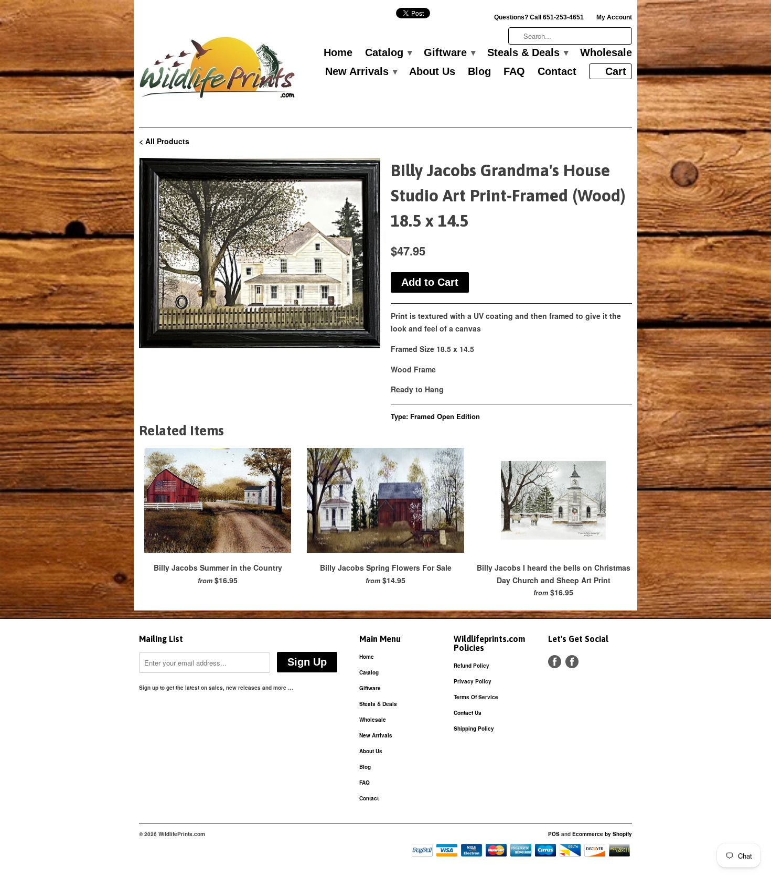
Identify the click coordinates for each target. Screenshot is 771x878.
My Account (614, 17)
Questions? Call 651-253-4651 (539, 17)
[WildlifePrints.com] (217, 70)
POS (554, 834)
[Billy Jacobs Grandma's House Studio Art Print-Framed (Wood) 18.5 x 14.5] (259, 253)
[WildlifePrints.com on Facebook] (572, 661)
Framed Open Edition (445, 416)
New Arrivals (361, 72)
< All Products (164, 141)
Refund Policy (471, 665)
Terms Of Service (476, 697)
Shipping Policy (474, 728)
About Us (432, 72)
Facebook (554, 661)
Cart (615, 71)
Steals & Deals (527, 53)
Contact (557, 72)
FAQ (514, 72)
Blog (479, 72)
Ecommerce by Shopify (602, 834)
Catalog (388, 53)
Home (338, 53)
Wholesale (606, 53)
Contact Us (467, 712)
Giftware (449, 53)
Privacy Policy (472, 681)
